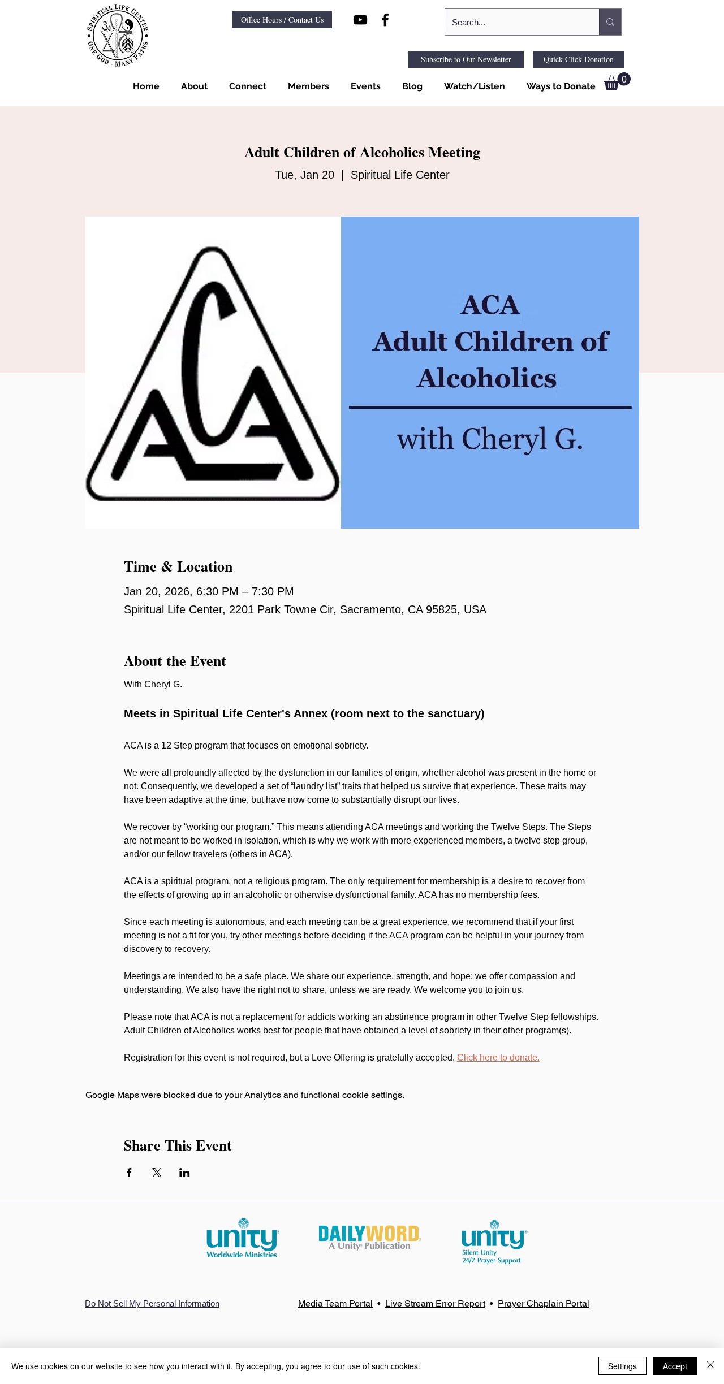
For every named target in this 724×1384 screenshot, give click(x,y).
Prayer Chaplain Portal (543, 1303)
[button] (192, 86)
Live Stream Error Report (435, 1303)
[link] (617, 81)
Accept (675, 1366)
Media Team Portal (335, 1303)
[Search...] (610, 22)
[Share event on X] (157, 1172)
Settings (622, 1366)
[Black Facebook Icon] (385, 19)
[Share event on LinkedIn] (184, 1172)
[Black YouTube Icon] (360, 19)
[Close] (710, 1366)
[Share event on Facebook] (129, 1172)
